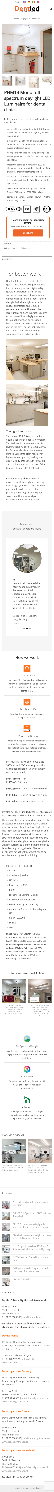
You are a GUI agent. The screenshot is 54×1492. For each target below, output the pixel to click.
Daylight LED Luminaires (30, 18)
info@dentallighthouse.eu (36, 1420)
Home (16, 18)
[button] (3, 9)
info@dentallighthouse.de (35, 1380)
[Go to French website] (38, 1)
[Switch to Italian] (33, 1)
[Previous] (6, 49)
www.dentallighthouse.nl (15, 1453)
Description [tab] (7, 259)
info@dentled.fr (30, 1341)
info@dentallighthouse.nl (35, 1449)
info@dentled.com (32, 1299)
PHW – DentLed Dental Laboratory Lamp (12, 1151)
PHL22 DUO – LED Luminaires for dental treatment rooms (38, 1152)
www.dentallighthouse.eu (15, 1424)
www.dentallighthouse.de (15, 1383)
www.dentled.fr (10, 1344)
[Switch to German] (29, 1)
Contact (18, 2)
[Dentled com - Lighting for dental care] (27, 9)
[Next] (47, 49)
